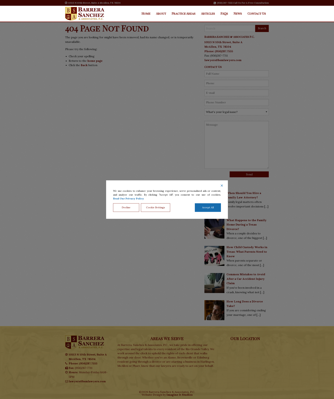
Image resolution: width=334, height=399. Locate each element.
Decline (126, 207)
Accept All (208, 207)
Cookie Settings (155, 207)
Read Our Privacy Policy (128, 198)
